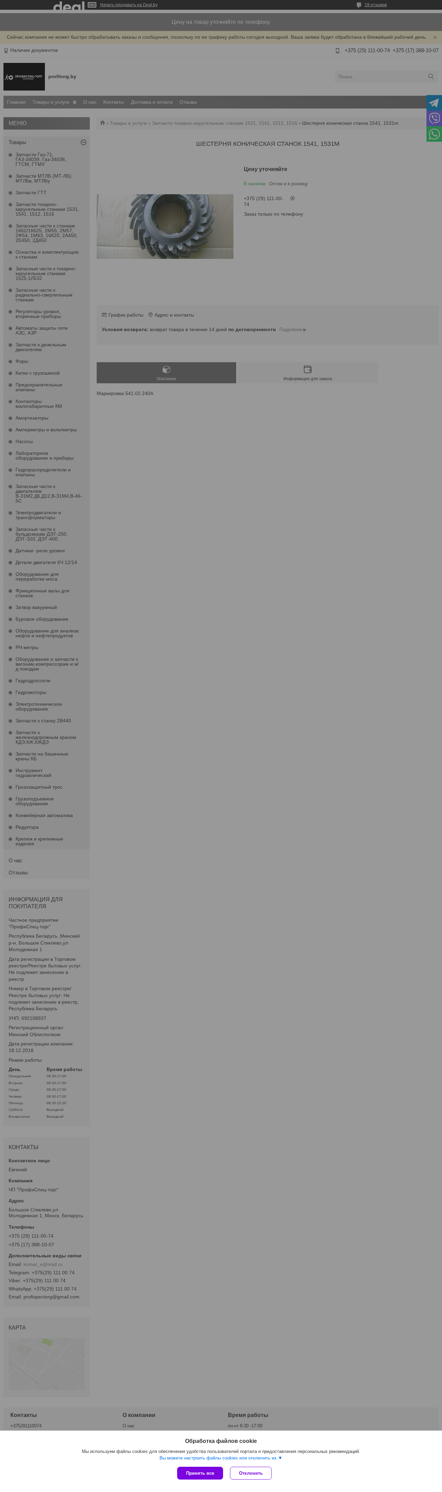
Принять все (200, 1473)
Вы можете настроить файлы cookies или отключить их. (219, 1458)
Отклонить (251, 1473)
